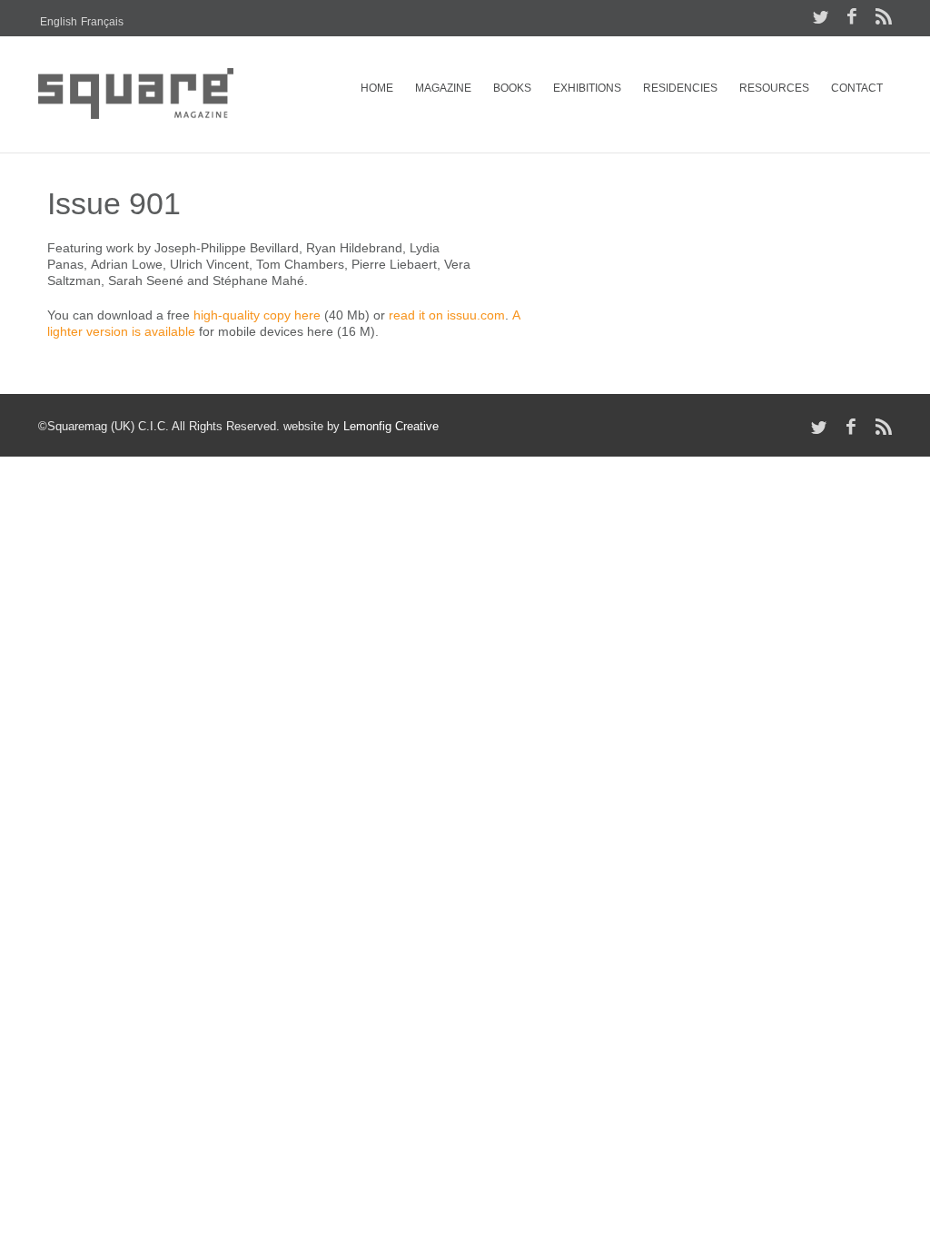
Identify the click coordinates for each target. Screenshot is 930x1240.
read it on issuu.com (447, 315)
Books (512, 88)
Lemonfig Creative (391, 426)
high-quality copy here (257, 315)
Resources (774, 88)
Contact (857, 88)
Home (377, 88)
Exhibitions (587, 88)
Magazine (443, 88)
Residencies (680, 88)
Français (102, 21)
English (58, 21)
